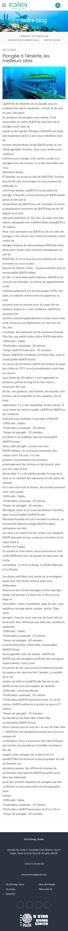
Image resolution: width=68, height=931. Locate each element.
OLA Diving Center (15, 885)
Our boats (10, 889)
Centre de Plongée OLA (23, 40)
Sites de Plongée (47, 885)
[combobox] (58, 5)
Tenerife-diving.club (34, 36)
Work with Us (45, 889)
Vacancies (10, 894)
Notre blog (52, 40)
